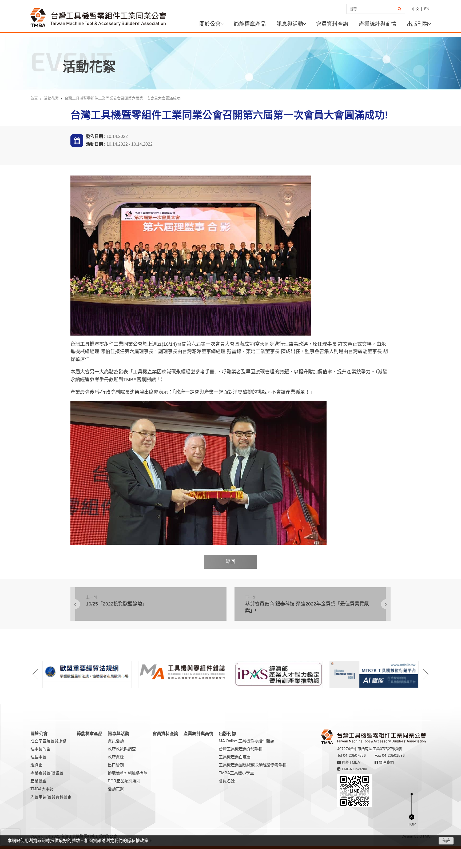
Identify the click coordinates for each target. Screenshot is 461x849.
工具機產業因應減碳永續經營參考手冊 (253, 765)
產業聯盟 (38, 781)
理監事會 (38, 757)
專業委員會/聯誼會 (46, 773)
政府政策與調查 (122, 749)
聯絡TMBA (350, 762)
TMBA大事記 (42, 789)
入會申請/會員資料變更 (50, 797)
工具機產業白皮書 (235, 757)
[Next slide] (422, 674)
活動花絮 (51, 98)
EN (426, 9)
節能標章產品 (250, 24)
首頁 (34, 98)
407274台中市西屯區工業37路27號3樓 (369, 749)
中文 (415, 9)
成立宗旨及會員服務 (48, 741)
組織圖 (36, 765)
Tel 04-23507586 (351, 755)
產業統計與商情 (377, 24)
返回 (230, 561)
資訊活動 (116, 741)
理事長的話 (40, 749)
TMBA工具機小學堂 (236, 773)
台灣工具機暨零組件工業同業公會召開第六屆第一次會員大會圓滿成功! (123, 98)
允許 (446, 840)
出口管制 (116, 765)
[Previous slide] (38, 674)
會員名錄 (227, 781)
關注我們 (386, 762)
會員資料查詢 (332, 24)
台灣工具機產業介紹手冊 (241, 749)
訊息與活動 (289, 24)
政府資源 (116, 757)
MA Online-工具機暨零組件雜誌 (246, 741)
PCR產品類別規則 (124, 781)
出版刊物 (417, 24)
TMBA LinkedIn (353, 769)
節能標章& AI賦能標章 (127, 773)
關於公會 (210, 24)
